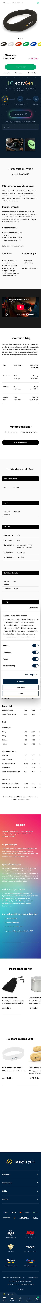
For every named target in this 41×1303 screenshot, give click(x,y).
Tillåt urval (20, 687)
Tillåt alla (20, 681)
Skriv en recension (20, 442)
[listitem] (14, 144)
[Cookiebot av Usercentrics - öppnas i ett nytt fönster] (29, 608)
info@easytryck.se (27, 1284)
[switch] (35, 652)
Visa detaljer (29, 675)
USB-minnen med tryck (15, 246)
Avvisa (20, 694)
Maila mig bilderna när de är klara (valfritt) (21, 122)
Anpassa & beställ (20, 67)
